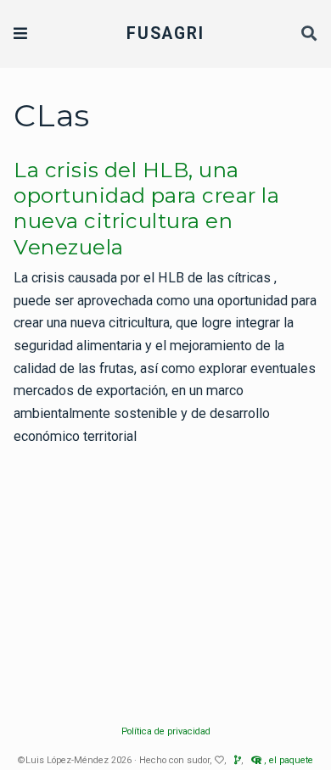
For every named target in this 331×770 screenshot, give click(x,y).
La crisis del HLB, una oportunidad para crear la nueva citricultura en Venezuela (146, 208)
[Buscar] (309, 34)
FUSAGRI (165, 33)
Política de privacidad (165, 731)
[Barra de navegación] (20, 33)
